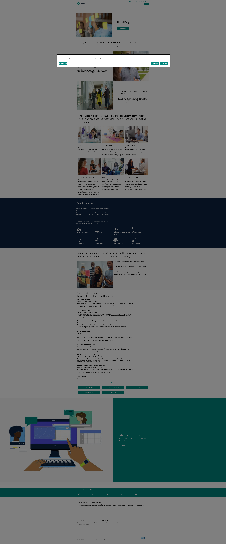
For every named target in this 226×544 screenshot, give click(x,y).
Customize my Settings (63, 63)
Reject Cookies (155, 63)
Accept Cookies (164, 63)
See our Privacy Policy (62, 60)
